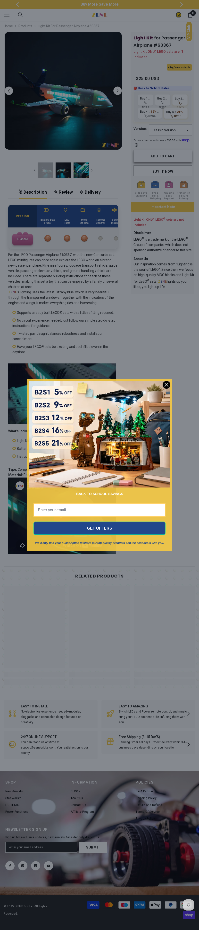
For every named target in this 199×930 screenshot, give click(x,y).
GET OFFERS (99, 528)
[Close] (166, 385)
